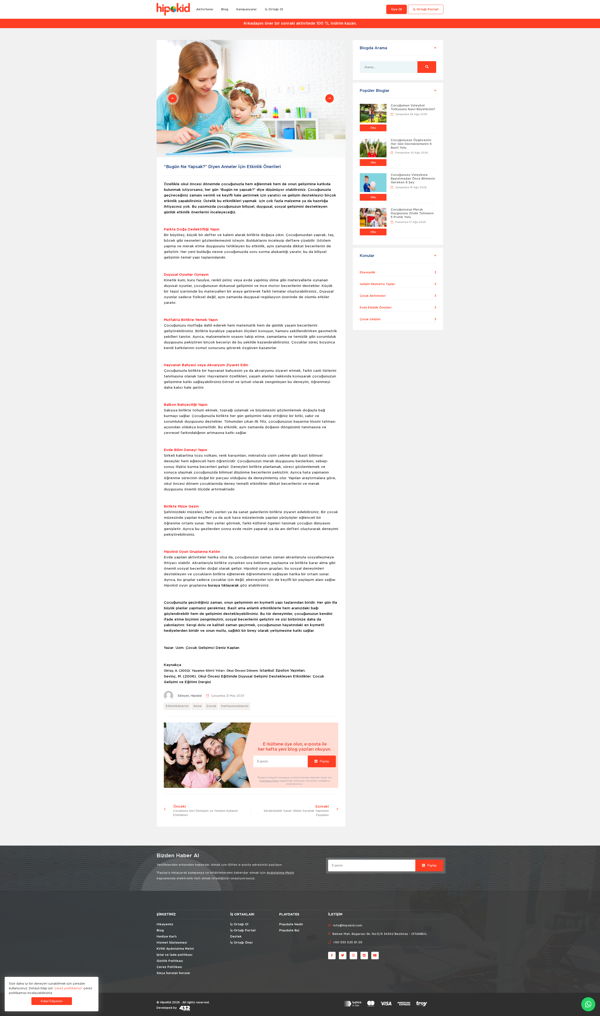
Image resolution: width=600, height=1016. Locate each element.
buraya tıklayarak (223, 585)
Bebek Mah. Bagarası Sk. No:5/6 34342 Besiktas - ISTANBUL (379, 934)
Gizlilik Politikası (170, 961)
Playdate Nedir (291, 924)
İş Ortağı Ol (274, 9)
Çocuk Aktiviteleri (373, 295)
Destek (236, 936)
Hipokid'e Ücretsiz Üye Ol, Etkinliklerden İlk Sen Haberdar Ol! (300, 23)
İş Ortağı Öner (241, 942)
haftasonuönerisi (234, 706)
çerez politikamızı (68, 988)
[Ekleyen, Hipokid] (190, 692)
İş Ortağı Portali (426, 9)
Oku (373, 128)
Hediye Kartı (167, 936)
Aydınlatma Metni (269, 781)
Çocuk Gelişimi (370, 319)
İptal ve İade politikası (174, 954)
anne (197, 706)
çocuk (211, 706)
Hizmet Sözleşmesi (172, 942)
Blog (224, 9)
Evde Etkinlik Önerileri (375, 307)
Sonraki (296, 811)
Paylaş (324, 761)
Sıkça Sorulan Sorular (173, 973)
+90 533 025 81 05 (347, 942)
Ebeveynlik (367, 272)
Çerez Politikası (169, 967)
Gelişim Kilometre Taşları (377, 284)
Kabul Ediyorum (51, 1001)
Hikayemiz (165, 924)
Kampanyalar (246, 9)
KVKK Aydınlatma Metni (175, 948)
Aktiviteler (205, 9)
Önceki (205, 811)
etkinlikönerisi (177, 706)
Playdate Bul (289, 930)
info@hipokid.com (347, 925)
